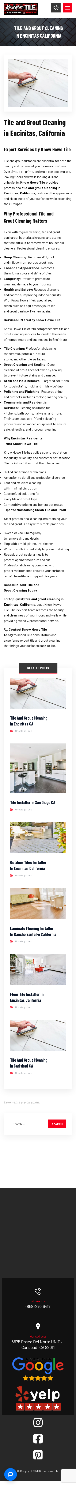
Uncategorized (23, 730)
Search (57, 1124)
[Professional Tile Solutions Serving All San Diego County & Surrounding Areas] (21, 9)
